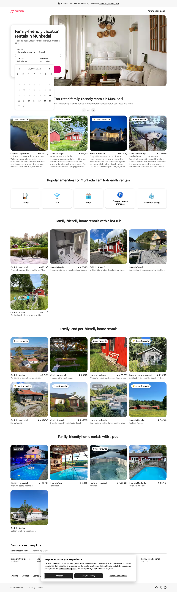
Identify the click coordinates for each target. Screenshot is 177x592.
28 (45, 101)
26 (34, 101)
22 (50, 95)
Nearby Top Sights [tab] (40, 551)
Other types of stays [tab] (19, 551)
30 (19, 106)
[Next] (93, 110)
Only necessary (88, 576)
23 (19, 101)
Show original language (109, 3)
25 (29, 101)
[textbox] (26, 61)
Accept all (58, 576)
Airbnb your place (156, 11)
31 (24, 106)
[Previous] (84, 110)
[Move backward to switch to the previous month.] (19, 69)
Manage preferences (118, 576)
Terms (40, 587)
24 (24, 101)
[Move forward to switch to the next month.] (49, 69)
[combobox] (38, 52)
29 (50, 101)
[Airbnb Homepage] (17, 11)
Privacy (32, 587)
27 (40, 101)
